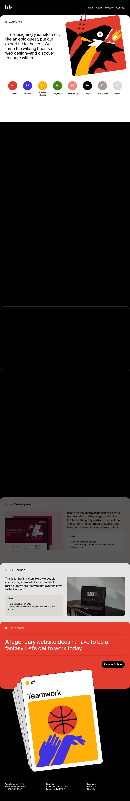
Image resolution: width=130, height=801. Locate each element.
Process (109, 8)
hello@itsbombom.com (15, 786)
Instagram (91, 784)
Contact (120, 8)
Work (90, 8)
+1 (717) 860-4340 (13, 789)
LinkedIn (91, 789)
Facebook (91, 786)
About (99, 8)
